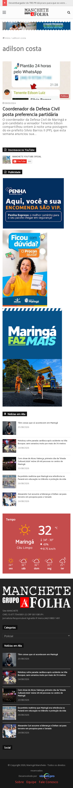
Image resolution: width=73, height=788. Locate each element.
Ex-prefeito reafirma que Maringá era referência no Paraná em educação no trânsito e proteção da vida (42, 477)
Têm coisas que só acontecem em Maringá (38, 423)
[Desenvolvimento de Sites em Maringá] (46, 775)
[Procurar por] (68, 13)
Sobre (19, 782)
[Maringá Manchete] (36, 12)
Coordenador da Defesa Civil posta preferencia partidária (31, 111)
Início (7, 38)
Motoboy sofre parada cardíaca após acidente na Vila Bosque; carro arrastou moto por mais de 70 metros (42, 442)
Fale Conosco (48, 782)
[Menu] (4, 13)
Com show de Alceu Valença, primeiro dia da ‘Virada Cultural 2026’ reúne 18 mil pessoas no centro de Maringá (42, 461)
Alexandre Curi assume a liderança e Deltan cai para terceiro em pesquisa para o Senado (42, 495)
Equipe (31, 782)
